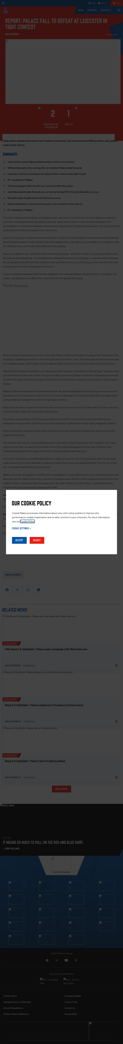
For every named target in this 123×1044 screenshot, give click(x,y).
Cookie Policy (27, 521)
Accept (19, 540)
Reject (37, 540)
